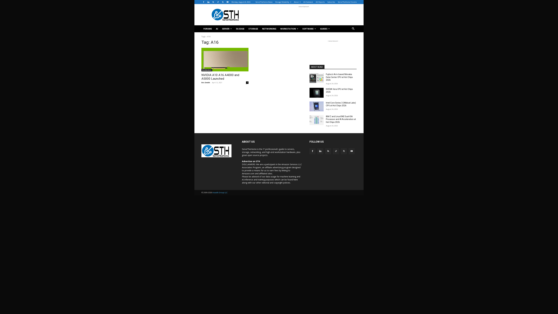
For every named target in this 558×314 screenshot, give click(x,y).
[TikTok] (218, 2)
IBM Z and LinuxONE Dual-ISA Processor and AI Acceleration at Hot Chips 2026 (341, 119)
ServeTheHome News (263, 2)
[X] (223, 2)
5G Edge (240, 28)
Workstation (288, 28)
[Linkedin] (208, 2)
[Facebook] (203, 2)
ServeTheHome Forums (347, 2)
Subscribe (331, 2)
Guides (323, 28)
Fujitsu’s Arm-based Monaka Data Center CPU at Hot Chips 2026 (339, 77)
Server (225, 28)
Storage (253, 28)
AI (217, 28)
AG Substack (308, 2)
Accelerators (206, 70)
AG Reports (320, 2)
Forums (207, 28)
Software (308, 28)
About (296, 2)
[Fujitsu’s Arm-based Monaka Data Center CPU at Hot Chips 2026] (317, 78)
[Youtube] (227, 2)
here (296, 179)
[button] (353, 29)
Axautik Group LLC (220, 192)
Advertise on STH (251, 161)
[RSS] (213, 2)
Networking (269, 28)
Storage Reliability (282, 2)
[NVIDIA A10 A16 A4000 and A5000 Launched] (224, 59)
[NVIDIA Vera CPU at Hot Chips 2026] (317, 93)
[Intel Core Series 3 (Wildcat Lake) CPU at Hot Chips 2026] (317, 106)
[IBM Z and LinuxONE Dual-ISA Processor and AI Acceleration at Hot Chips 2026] (317, 120)
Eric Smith (205, 82)
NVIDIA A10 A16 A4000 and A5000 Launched (220, 76)
